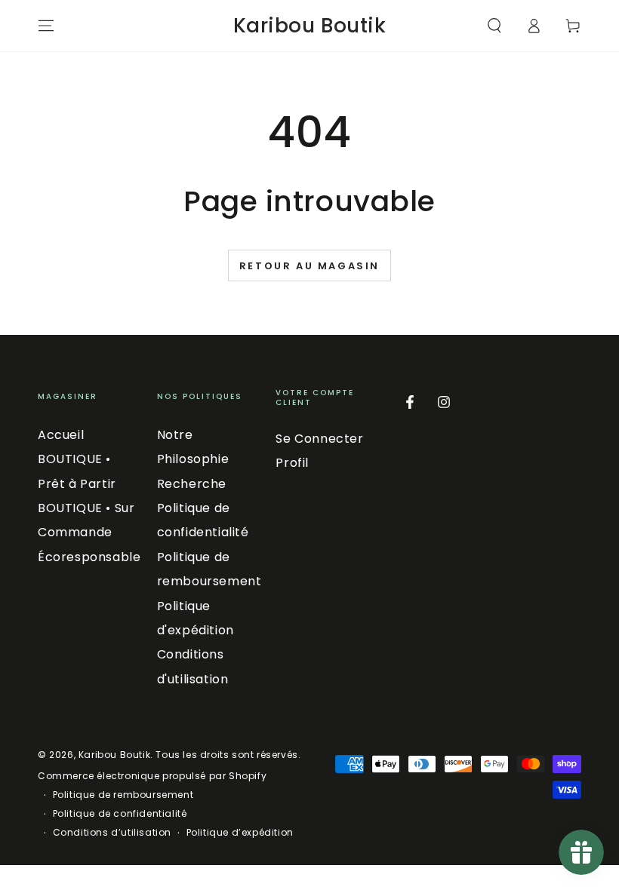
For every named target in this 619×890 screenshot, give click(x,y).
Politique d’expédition (240, 833)
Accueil (61, 434)
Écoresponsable (89, 557)
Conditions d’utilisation (112, 833)
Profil (292, 462)
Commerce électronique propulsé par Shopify (152, 776)
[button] (494, 25)
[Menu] (46, 25)
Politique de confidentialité (120, 814)
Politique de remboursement (123, 795)
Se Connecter (319, 438)
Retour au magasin (309, 266)
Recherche (191, 484)
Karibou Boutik (114, 754)
